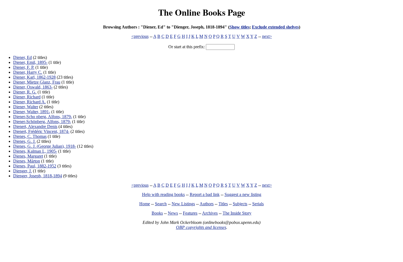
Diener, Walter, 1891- (31, 111)
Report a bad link (205, 194)
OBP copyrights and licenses (201, 227)
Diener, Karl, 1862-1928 (34, 77)
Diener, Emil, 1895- (30, 62)
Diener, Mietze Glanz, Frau (36, 82)
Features (190, 213)
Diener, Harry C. (27, 72)
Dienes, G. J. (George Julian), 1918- (44, 146)
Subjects (240, 203)
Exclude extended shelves (275, 27)
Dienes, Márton (26, 161)
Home (144, 203)
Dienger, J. (22, 171)
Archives (210, 213)
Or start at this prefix (186, 46)
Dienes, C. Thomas (30, 136)
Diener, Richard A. (29, 101)
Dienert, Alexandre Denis (35, 126)
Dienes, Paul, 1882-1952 (34, 166)
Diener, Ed (22, 57)
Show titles (239, 27)
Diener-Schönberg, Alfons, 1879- (42, 121)
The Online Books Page (201, 12)
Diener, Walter (25, 106)
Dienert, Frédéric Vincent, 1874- (41, 131)
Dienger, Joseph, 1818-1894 (37, 175)
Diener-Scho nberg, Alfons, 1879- (42, 116)
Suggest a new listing (243, 194)
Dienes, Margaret (28, 156)
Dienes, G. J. (24, 141)
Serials (258, 203)
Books (157, 213)
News (173, 213)
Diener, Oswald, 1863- (33, 87)
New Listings (183, 203)
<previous (140, 36)
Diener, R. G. (24, 92)
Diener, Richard (27, 97)
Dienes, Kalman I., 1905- (35, 151)
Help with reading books (163, 194)
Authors (207, 203)
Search (161, 203)
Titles (223, 203)
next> (267, 36)
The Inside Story (237, 213)
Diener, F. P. (23, 67)
